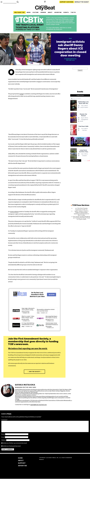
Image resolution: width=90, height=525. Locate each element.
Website (3, 440)
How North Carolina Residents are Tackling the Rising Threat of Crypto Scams (81, 218)
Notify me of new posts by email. (11, 446)
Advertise (58, 12)
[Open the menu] (1, 2)
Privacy (41, 459)
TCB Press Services (80, 205)
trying (21, 94)
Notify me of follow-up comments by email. (14, 443)
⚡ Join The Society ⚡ (34, 371)
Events (66, 12)
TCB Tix (73, 12)
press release (14, 211)
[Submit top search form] (17, 2)
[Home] (45, 8)
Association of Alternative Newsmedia (59, 400)
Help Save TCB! (19, 12)
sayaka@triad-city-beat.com (38, 404)
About (50, 12)
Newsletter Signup (82, 2)
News (29, 12)
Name (3, 434)
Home (20, 458)
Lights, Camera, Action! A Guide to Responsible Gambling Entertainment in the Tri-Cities (81, 213)
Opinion (43, 12)
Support (66, 2)
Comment (4, 420)
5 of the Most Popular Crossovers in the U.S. (81, 209)
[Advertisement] (80, 241)
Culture (35, 12)
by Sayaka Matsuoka (70, 58)
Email (3, 437)
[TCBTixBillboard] (45, 31)
